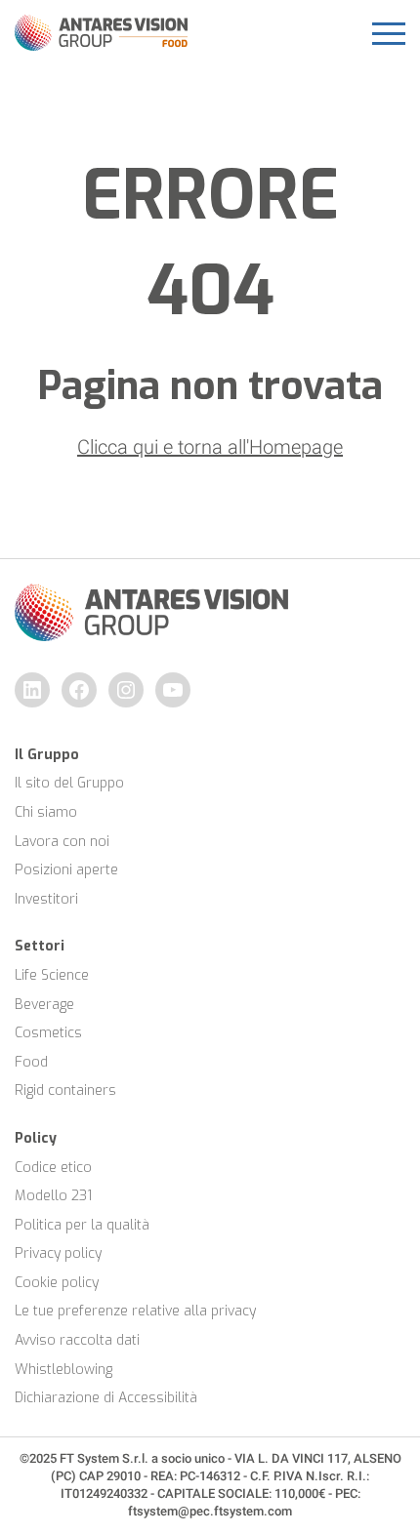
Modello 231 (53, 1196)
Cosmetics (48, 1033)
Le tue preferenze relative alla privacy (135, 1311)
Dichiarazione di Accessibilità (106, 1398)
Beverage (44, 1004)
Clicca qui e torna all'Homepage (210, 447)
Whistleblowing (63, 1369)
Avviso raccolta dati (77, 1340)
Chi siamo (46, 812)
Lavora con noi (62, 841)
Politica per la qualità (82, 1225)
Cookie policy (57, 1282)
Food (31, 1062)
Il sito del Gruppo (69, 783)
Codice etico (53, 1167)
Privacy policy (58, 1253)
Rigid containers (65, 1090)
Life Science (52, 975)
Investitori (46, 899)
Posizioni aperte (66, 870)
